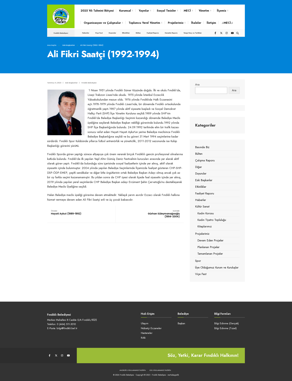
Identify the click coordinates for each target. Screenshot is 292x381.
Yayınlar (144, 11)
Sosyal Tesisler (166, 11)
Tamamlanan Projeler (210, 254)
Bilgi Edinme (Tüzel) (225, 328)
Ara (197, 84)
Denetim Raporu (171, 33)
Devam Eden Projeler (210, 240)
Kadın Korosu (205, 213)
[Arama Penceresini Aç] (237, 32)
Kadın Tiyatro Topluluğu (211, 220)
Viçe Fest (99, 33)
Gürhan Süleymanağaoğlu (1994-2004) (164, 214)
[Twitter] (221, 32)
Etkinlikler (126, 33)
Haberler (85, 33)
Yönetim (204, 11)
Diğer (198, 167)
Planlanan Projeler (208, 247)
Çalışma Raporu (205, 160)
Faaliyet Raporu (153, 33)
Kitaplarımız (204, 226)
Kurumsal (125, 11)
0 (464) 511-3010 (66, 324)
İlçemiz (221, 11)
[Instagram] (226, 32)
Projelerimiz (175, 23)
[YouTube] (232, 32)
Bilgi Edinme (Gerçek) (226, 323)
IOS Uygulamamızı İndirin (160, 370)
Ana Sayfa (51, 45)
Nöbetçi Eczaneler (151, 328)
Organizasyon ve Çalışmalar (102, 23)
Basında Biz (202, 147)
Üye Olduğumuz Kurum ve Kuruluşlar (216, 267)
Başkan (181, 323)
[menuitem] (126, 11)
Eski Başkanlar (69, 45)
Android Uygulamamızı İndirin (133, 370)
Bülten (138, 33)
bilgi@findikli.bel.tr (67, 328)
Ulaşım (144, 323)
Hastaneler (146, 333)
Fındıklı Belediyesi (89, 83)
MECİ (187, 11)
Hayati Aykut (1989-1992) (66, 212)
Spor (198, 261)
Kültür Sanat (202, 206)
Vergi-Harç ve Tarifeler (193, 33)
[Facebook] (215, 32)
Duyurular (112, 33)
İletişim (211, 23)
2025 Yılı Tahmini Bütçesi (97, 11)
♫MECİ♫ (227, 23)
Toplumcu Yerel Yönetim (144, 23)
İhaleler (196, 23)
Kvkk (143, 337)
